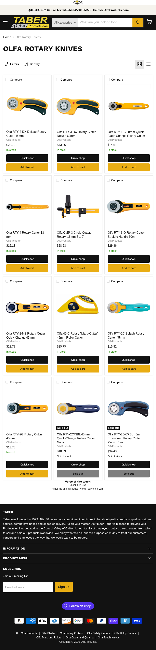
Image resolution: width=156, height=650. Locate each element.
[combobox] (105, 22)
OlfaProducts (13, 139)
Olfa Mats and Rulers (48, 637)
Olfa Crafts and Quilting (79, 637)
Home (7, 37)
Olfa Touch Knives (109, 637)
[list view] (148, 64)
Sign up (63, 587)
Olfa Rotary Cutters (71, 633)
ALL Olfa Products (26, 633)
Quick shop (27, 158)
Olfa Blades (48, 633)
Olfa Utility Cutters (125, 633)
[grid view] (139, 64)
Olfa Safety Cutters (98, 633)
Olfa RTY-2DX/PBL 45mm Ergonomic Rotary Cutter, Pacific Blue (125, 438)
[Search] (137, 22)
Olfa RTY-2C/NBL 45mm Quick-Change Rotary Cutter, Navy (76, 438)
